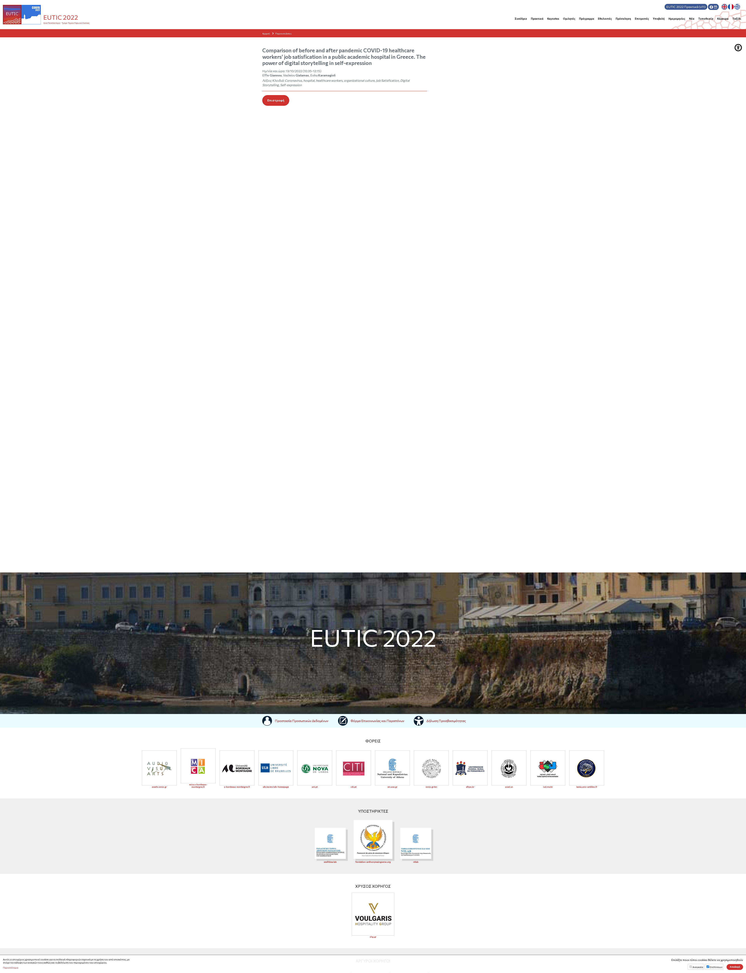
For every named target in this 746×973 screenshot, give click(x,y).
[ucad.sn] (509, 768)
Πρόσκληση (623, 18)
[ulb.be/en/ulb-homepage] (275, 768)
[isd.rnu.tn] (547, 768)
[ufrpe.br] (470, 768)
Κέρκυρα (723, 18)
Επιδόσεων (716, 967)
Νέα (691, 18)
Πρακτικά (537, 18)
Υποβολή (659, 18)
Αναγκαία (698, 967)
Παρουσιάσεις (283, 33)
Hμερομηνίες (676, 18)
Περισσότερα (10, 967)
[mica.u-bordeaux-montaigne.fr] (198, 765)
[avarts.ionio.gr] (159, 768)
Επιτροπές (642, 18)
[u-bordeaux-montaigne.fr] (237, 768)
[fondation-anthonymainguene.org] (373, 839)
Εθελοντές (605, 18)
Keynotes (553, 18)
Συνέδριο (521, 18)
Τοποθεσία (705, 18)
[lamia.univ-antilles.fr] (586, 768)
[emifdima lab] (330, 842)
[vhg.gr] (373, 914)
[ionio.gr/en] (431, 768)
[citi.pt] (353, 768)
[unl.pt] (314, 768)
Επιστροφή (275, 100)
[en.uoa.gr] (392, 768)
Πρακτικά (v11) (686, 7)
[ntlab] (415, 842)
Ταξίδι (736, 18)
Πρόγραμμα (586, 18)
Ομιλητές (569, 18)
